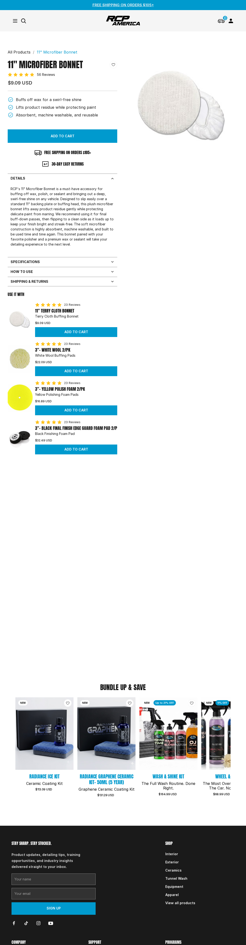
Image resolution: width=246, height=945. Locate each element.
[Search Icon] (23, 21)
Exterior (172, 862)
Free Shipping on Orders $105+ (123, 5)
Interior (171, 854)
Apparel (172, 895)
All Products (19, 52)
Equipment (174, 887)
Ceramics (173, 870)
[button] (62, 136)
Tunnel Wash (176, 878)
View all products (180, 903)
